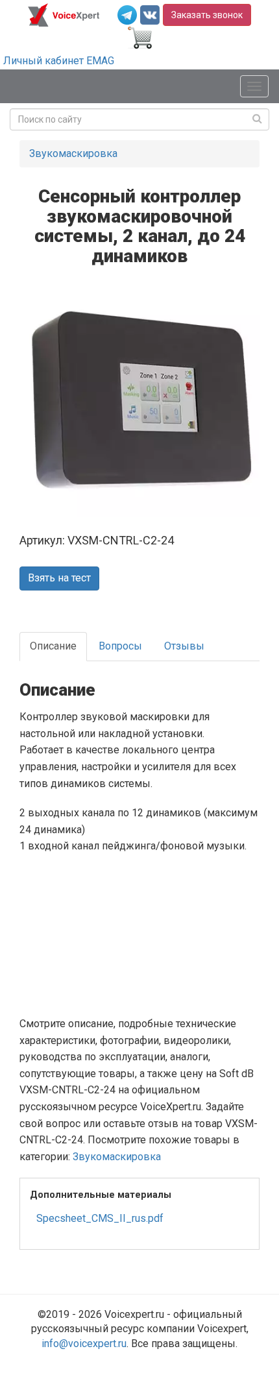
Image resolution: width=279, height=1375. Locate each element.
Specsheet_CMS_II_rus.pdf (100, 1218)
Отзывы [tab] (184, 646)
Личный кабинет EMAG (58, 61)
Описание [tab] (53, 646)
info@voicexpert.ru (84, 1343)
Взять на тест (59, 578)
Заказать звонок (207, 15)
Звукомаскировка (73, 153)
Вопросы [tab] (120, 646)
